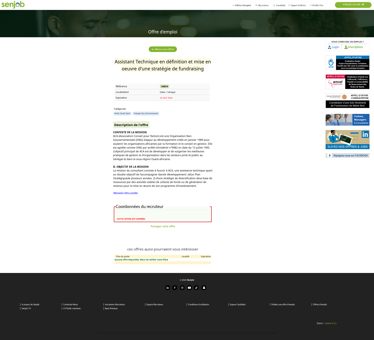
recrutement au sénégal (149, 333)
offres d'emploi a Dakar (162, 333)
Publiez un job (352, 5)
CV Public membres (72, 309)
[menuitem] (242, 5)
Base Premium (111, 309)
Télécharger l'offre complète (125, 193)
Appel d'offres (298, 5)
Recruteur (263, 5)
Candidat (280, 5)
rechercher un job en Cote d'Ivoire (208, 333)
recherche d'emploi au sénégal (104, 333)
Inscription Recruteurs (115, 305)
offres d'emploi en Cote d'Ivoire (226, 333)
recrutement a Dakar (174, 333)
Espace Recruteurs (155, 305)
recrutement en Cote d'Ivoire (242, 333)
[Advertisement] (347, 187)
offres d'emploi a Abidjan (257, 333)
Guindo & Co (331, 323)
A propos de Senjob (30, 305)
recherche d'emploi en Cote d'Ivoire (190, 333)
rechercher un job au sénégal (121, 333)
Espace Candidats (238, 305)
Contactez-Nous (70, 305)
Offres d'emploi (320, 305)
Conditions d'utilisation (198, 305)
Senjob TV (26, 309)
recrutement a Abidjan (270, 333)
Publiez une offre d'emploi (283, 305)
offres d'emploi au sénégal (135, 333)
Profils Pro (317, 5)
